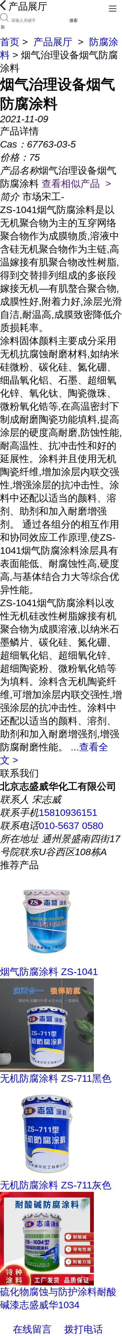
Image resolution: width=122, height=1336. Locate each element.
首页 (9, 42)
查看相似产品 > (76, 183)
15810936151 (68, 812)
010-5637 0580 (71, 825)
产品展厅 (52, 42)
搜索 (73, 20)
